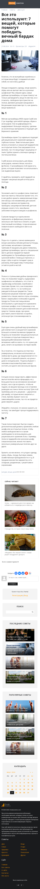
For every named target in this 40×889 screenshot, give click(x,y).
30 (24, 793)
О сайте (4, 870)
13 (12, 786)
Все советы (6, 867)
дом (14, 472)
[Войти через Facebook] (23, 573)
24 (28, 789)
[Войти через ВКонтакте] (19, 573)
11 (32, 783)
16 (24, 786)
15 (20, 786)
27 (12, 793)
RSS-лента (5, 876)
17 (28, 786)
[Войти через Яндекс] (26, 573)
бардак (4, 472)
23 (24, 789)
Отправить (12, 584)
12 (8, 786)
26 (8, 793)
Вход (26, 595)
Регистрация (17, 595)
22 (20, 789)
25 (32, 789)
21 (16, 789)
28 (16, 793)
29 (20, 793)
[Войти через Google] (29, 573)
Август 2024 (11, 772)
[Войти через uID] (16, 573)
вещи (10, 472)
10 (28, 783)
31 (28, 793)
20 (12, 789)
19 (8, 789)
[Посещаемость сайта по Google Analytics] (6, 806)
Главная (4, 865)
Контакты (5, 873)
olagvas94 (31, 46)
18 (32, 786)
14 (16, 786)
